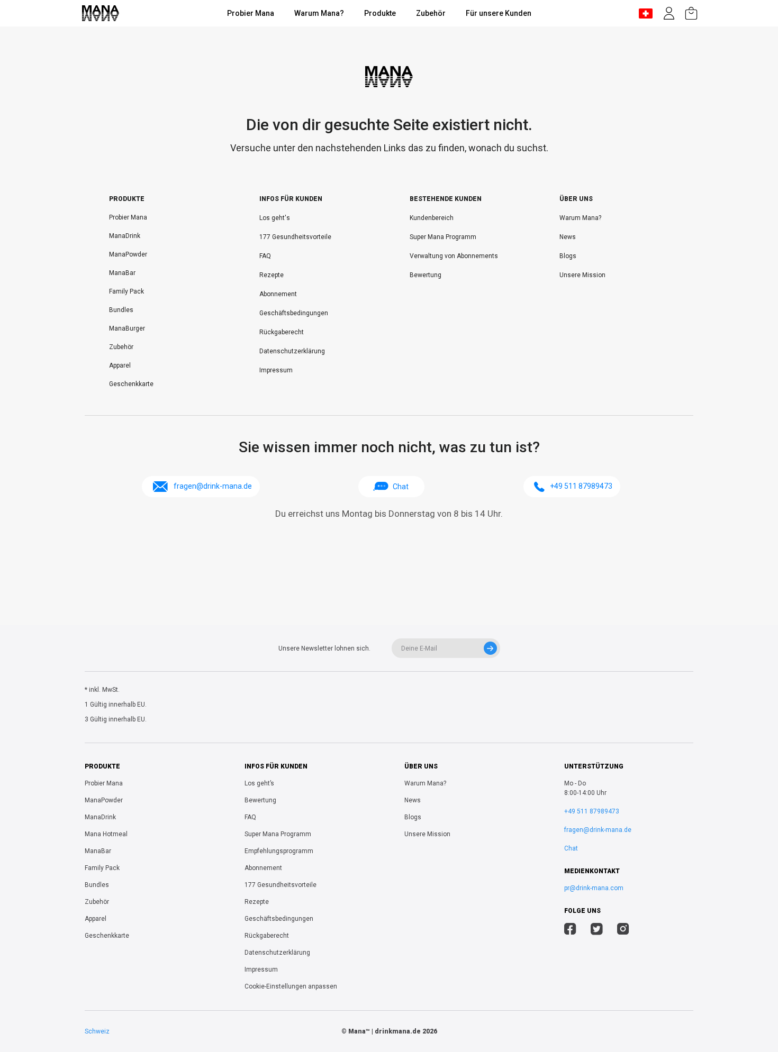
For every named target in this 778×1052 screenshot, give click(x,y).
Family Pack (126, 291)
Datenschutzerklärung (292, 351)
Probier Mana (250, 13)
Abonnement (278, 294)
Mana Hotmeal (106, 834)
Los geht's (274, 218)
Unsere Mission (582, 275)
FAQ (265, 256)
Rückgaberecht (281, 332)
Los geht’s (259, 783)
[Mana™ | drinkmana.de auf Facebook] (570, 930)
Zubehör (431, 13)
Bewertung (425, 275)
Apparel (120, 365)
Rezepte (271, 275)
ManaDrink (124, 236)
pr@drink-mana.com (593, 888)
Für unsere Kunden (498, 13)
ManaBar (122, 273)
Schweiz (97, 1031)
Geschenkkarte (131, 384)
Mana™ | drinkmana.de (384, 1031)
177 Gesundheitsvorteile (295, 237)
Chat (401, 486)
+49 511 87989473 (591, 811)
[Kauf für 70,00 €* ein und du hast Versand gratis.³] (691, 13)
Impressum (276, 370)
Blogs (567, 256)
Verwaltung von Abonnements (454, 256)
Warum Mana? (319, 13)
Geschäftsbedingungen (293, 313)
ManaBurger (127, 328)
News (567, 237)
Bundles (121, 310)
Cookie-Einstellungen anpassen (291, 986)
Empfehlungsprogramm (279, 851)
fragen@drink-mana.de (597, 830)
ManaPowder (128, 254)
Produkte (380, 13)
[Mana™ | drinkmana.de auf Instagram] (623, 930)
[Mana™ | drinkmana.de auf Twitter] (597, 930)
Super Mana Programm (443, 237)
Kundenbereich (432, 218)
